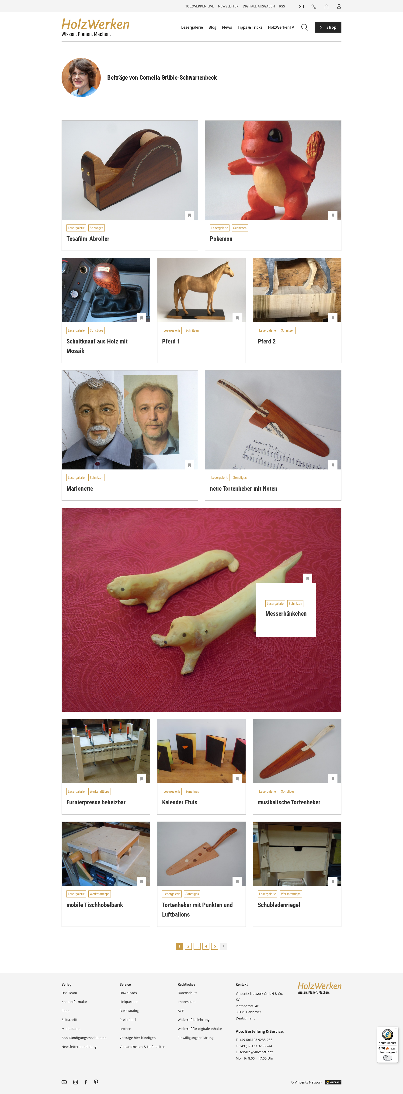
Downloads (128, 993)
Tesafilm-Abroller (87, 238)
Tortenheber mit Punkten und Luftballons (197, 909)
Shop (332, 27)
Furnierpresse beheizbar (96, 802)
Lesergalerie (192, 27)
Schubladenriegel (279, 904)
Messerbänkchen (286, 613)
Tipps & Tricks (250, 27)
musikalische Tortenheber (289, 802)
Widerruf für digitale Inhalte (200, 1028)
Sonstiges (96, 228)
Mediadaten (71, 1028)
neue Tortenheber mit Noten (243, 488)
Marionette (79, 488)
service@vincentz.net (256, 1052)
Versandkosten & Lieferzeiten (142, 1046)
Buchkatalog (129, 1011)
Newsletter (228, 6)
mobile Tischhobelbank (94, 904)
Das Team (69, 993)
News (227, 27)
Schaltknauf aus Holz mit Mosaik (97, 346)
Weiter (223, 946)
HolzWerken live (199, 6)
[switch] (387, 1057)
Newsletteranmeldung (79, 1046)
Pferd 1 (171, 341)
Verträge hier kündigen (138, 1038)
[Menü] (395, 1029)
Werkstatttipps (99, 791)
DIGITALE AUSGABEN (259, 6)
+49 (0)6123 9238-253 (256, 1039)
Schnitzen (240, 228)
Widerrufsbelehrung (194, 1019)
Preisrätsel (128, 1019)
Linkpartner (129, 1001)
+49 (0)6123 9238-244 (255, 1046)
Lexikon (125, 1028)
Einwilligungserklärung (196, 1038)
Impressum (186, 1001)
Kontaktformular (74, 1001)
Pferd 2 (267, 341)
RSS (282, 6)
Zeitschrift (69, 1019)
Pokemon (221, 238)
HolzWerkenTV (281, 27)
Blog (212, 27)
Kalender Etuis (179, 802)
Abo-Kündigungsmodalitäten (84, 1038)
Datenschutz (187, 993)
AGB (181, 1011)
